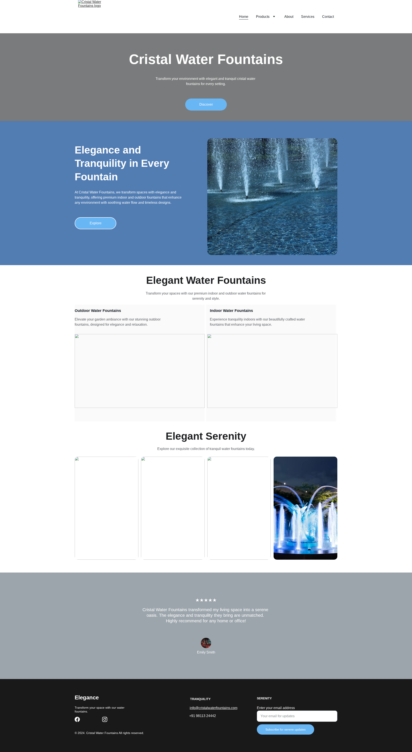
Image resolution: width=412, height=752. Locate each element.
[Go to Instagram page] (104, 719)
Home (243, 16)
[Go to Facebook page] (77, 719)
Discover (206, 104)
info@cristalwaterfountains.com (213, 708)
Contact (328, 16)
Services (307, 16)
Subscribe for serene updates (285, 729)
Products (263, 16)
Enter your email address (276, 708)
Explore (95, 223)
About (288, 16)
